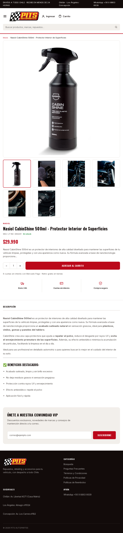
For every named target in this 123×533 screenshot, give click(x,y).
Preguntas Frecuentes (74, 469)
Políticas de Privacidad (74, 478)
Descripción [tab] (9, 306)
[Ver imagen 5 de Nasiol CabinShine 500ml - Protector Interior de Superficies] (17, 203)
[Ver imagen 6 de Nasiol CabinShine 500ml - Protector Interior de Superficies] (47, 203)
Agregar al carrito (73, 265)
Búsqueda (68, 464)
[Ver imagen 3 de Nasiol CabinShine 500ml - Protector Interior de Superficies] (76, 174)
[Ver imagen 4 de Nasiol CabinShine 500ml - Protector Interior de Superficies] (106, 174)
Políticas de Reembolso (75, 482)
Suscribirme (104, 435)
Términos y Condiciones (75, 473)
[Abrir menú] (5, 16)
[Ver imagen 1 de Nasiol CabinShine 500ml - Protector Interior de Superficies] (17, 174)
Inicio (5, 37)
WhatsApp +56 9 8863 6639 (104, 3)
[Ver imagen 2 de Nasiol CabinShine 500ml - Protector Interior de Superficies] (47, 174)
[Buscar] (116, 27)
